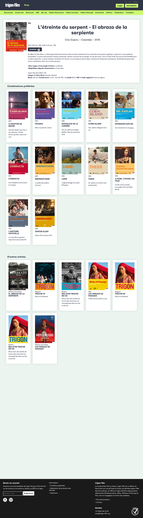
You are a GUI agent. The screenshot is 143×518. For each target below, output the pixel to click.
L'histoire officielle (13, 232)
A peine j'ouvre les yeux (124, 180)
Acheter (33, 49)
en (130, 2)
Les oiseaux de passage (95, 295)
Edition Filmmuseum (56, 13)
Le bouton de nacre (15, 125)
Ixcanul (39, 124)
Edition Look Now (72, 13)
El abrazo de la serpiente (16, 295)
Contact (135, 2)
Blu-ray (44, 13)
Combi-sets (19, 13)
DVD (37, 13)
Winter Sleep (42, 231)
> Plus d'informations (102, 500)
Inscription (132, 6)
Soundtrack (99, 13)
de (126, 2)
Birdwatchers (42, 179)
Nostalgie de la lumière (70, 125)
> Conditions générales (57, 486)
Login (119, 6)
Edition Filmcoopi (87, 13)
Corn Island (94, 124)
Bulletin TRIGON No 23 (70, 295)
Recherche (30, 13)
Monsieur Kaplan (124, 124)
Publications (119, 13)
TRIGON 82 (120, 294)
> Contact (98, 502)
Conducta (13, 179)
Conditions (130, 13)
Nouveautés (8, 13)
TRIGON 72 (40, 294)
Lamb (64, 179)
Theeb (91, 179)
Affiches (109, 13)
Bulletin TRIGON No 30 (16, 348)
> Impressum (53, 493)
